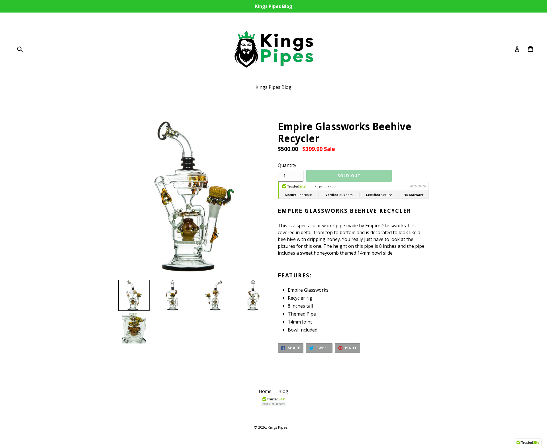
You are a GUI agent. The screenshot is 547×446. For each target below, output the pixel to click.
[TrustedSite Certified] (273, 401)
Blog (283, 391)
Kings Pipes (278, 427)
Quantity (287, 165)
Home (265, 391)
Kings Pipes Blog (273, 87)
